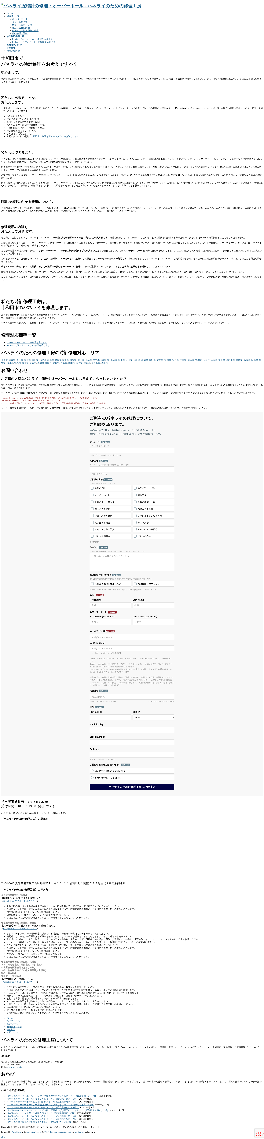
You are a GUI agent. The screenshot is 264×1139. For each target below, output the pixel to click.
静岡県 (167, 360)
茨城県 (58, 360)
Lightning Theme (34, 1132)
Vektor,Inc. (79, 1132)
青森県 (12, 360)
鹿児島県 (95, 363)
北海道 (4, 360)
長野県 (152, 360)
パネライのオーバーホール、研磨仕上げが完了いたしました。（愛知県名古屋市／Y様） (50, 1104)
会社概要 (11, 1029)
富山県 (121, 360)
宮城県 (27, 360)
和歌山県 (230, 360)
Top (3, 1136)
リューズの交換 (20, 22)
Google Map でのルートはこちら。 (20, 901)
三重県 (183, 360)
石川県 (129, 360)
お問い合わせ (13, 1032)
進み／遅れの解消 (21, 27)
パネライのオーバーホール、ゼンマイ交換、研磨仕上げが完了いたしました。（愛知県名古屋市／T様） (58, 1110)
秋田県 (35, 360)
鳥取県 (239, 360)
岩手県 (19, 360)
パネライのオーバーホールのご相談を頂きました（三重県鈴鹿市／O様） (43, 1102)
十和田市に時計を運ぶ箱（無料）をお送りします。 (56, 136)
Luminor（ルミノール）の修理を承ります (32, 39)
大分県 (79, 363)
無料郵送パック (14, 1026)
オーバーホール (20, 19)
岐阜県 (160, 360)
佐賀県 (56, 363)
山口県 (10, 363)
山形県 (43, 360)
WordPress (16, 1132)
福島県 (50, 360)
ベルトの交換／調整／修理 (25, 30)
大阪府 (206, 360)
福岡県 (48, 363)
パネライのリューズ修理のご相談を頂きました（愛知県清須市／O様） (41, 1113)
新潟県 (114, 360)
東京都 (96, 360)
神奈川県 (105, 360)
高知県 (40, 363)
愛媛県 (33, 363)
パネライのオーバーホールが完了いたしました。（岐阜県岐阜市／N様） (43, 1107)
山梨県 (144, 360)
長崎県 (64, 363)
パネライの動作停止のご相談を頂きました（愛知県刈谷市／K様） (39, 1122)
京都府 (198, 360)
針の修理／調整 (20, 33)
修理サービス (13, 1021)
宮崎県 (87, 363)
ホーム (10, 1018)
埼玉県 (81, 360)
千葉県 (88, 360)
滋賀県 (191, 360)
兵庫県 (214, 360)
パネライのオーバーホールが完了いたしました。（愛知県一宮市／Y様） (43, 1099)
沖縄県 (104, 363)
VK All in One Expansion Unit (57, 1132)
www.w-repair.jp (14, 1067)
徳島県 (17, 363)
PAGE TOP (256, 1102)
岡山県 (254, 360)
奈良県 (221, 360)
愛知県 (175, 360)
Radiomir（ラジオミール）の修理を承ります (33, 42)
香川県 (25, 363)
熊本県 (71, 363)
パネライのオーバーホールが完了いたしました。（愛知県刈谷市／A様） (43, 1119)
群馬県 (73, 360)
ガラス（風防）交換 (22, 25)
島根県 (247, 360)
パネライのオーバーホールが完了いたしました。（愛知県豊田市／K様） (43, 1116)
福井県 (137, 360)
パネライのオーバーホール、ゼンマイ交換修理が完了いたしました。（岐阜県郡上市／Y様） (52, 1096)
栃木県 (65, 360)
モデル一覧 (12, 1024)
